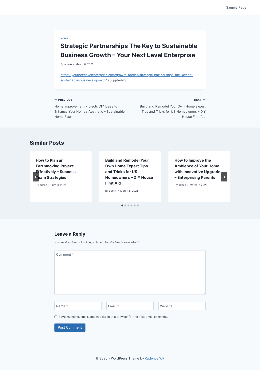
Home (64, 38)
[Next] (224, 176)
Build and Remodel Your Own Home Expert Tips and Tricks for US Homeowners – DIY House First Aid (173, 108)
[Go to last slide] (36, 176)
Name (62, 306)
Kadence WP (154, 358)
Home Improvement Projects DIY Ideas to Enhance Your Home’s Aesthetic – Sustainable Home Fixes (89, 108)
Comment (65, 254)
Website (166, 306)
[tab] (122, 205)
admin (68, 64)
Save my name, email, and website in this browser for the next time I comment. (113, 317)
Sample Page (236, 7)
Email (113, 306)
